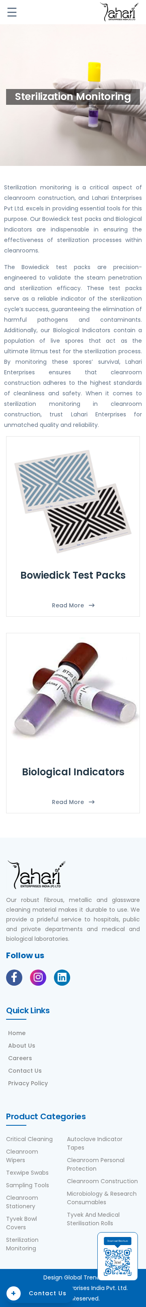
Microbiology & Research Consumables (102, 1198)
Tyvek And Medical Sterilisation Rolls (93, 1219)
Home (17, 1033)
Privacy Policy (28, 1083)
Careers (20, 1058)
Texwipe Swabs (27, 1173)
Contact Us (25, 1071)
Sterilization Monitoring (22, 1244)
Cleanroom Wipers (22, 1156)
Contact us (39, 1293)
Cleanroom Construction (102, 1181)
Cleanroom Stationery (22, 1202)
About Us (21, 1046)
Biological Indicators (73, 772)
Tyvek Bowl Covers (21, 1223)
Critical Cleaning (29, 1139)
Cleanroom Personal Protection (96, 1164)
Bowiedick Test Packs (73, 575)
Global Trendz (83, 1277)
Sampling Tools (27, 1185)
